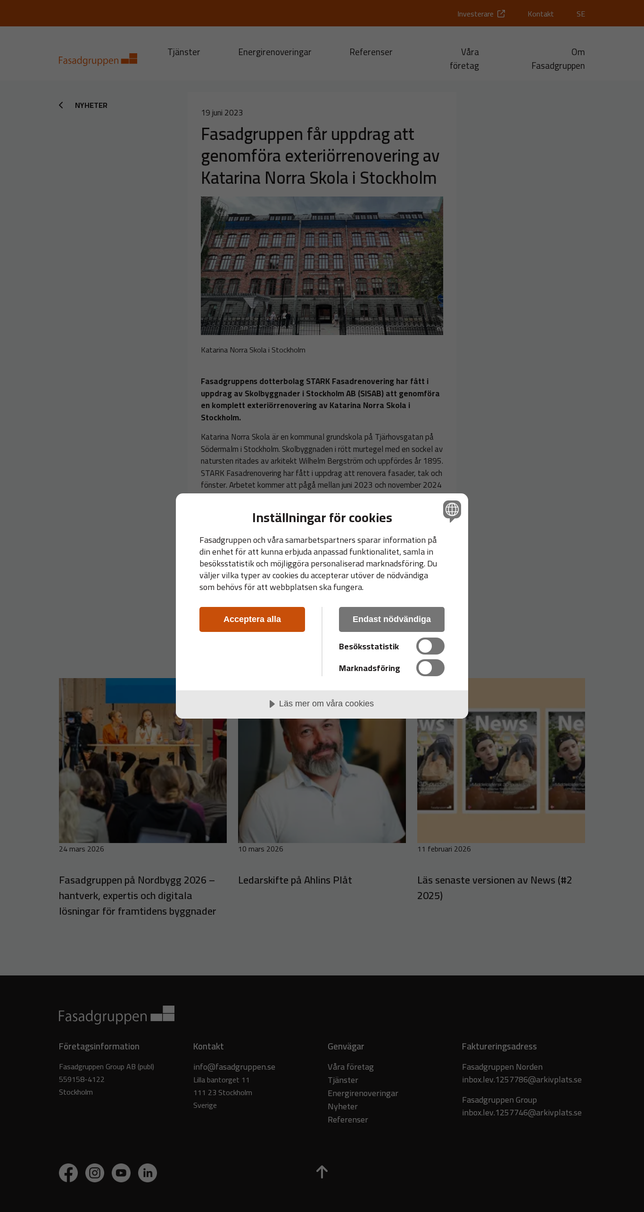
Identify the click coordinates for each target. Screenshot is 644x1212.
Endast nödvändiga (392, 619)
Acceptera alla (252, 619)
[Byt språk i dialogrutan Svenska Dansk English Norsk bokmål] (450, 511)
